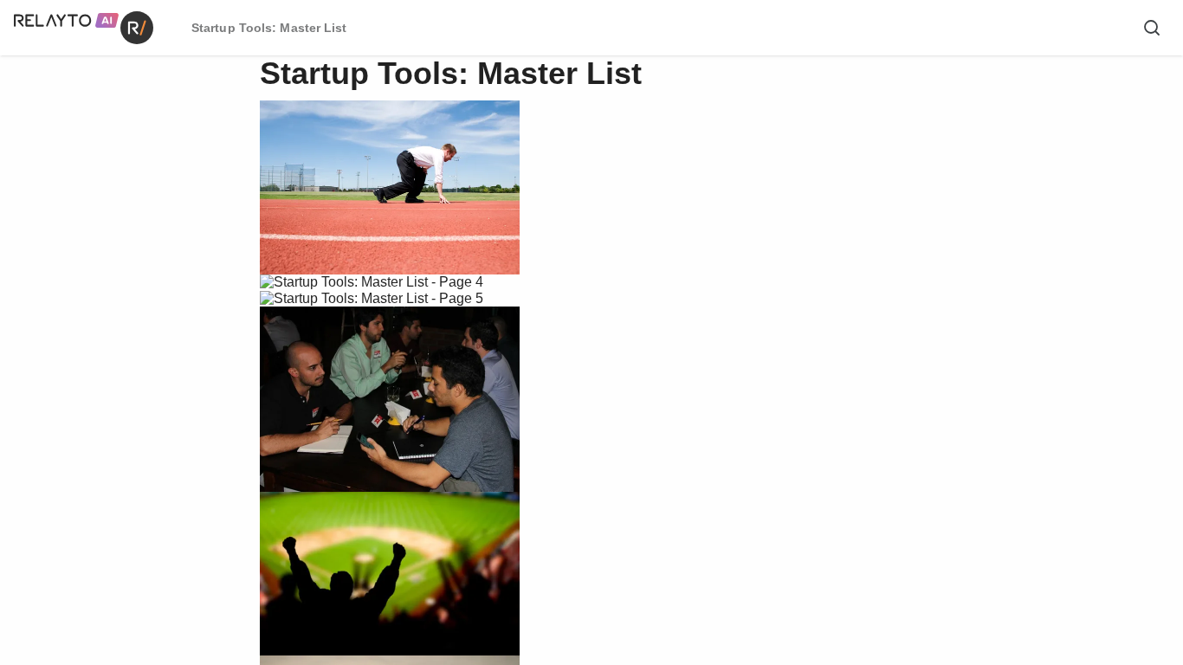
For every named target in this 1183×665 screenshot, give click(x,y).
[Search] (1152, 27)
